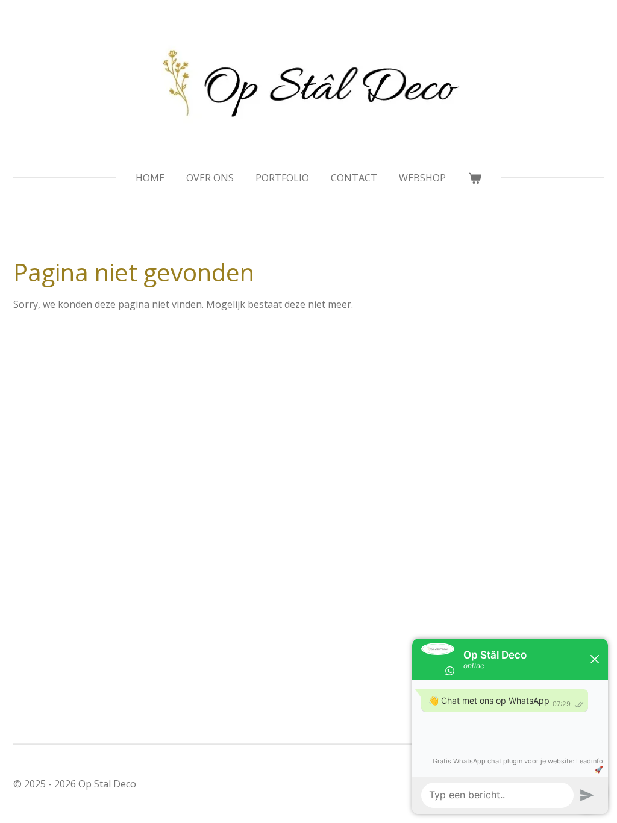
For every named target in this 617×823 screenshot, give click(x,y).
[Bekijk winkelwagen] (474, 177)
